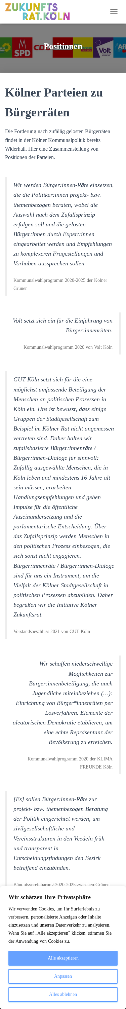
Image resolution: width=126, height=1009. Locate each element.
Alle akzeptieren (63, 958)
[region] (63, 947)
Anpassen (63, 976)
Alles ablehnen (63, 994)
